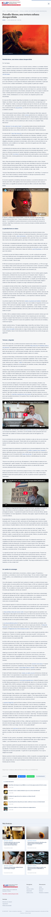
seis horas (15, 728)
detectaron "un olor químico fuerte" (14, 126)
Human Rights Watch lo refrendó (26, 667)
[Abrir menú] (48, 3)
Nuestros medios (30, 888)
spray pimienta (18, 107)
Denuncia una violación (7, 901)
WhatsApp (31, 776)
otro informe (16, 154)
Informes (41, 890)
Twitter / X (13, 776)
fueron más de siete (27, 454)
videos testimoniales (21, 236)
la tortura (27, 115)
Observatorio (29, 890)
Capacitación (5, 903)
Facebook (22, 776)
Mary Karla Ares (34, 345)
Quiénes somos (29, 892)
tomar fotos (28, 429)
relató (20, 362)
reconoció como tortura (37, 663)
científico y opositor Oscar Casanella (36, 450)
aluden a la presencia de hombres (33, 301)
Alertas (40, 887)
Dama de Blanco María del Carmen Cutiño (14, 612)
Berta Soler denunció (16, 133)
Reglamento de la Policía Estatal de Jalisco (19, 628)
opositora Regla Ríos (9, 702)
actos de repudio (11, 329)
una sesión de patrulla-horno (26, 680)
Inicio (3, 11)
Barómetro (41, 888)
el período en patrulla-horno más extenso (21, 394)
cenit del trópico (6, 74)
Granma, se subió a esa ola (28, 673)
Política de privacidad (6, 905)
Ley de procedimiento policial (10, 623)
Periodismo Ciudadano (12, 11)
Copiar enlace (41, 776)
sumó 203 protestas (37, 249)
